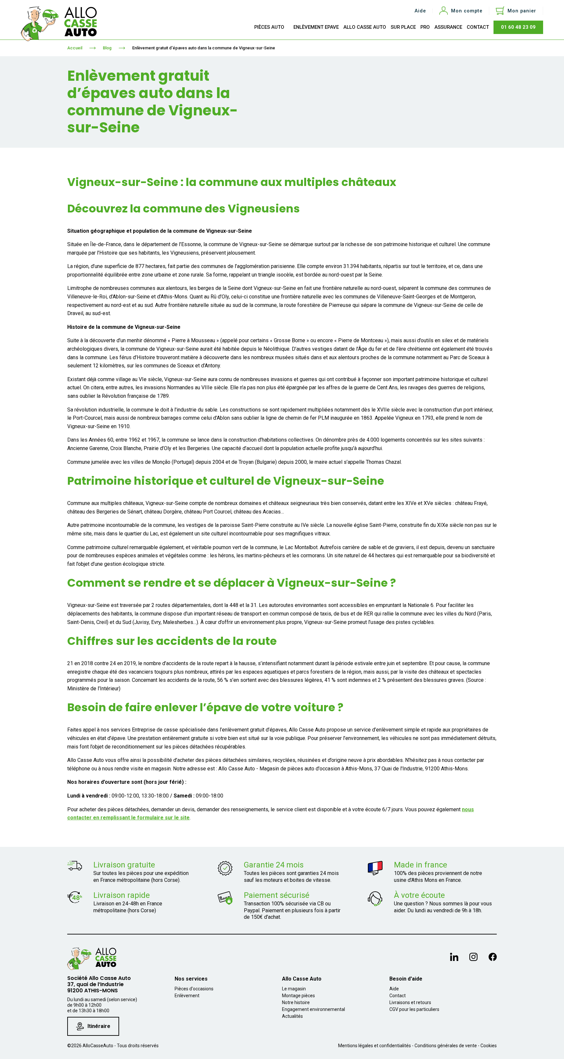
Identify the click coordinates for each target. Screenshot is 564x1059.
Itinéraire (98, 1026)
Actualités (292, 1016)
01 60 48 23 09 (518, 27)
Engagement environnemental (313, 1009)
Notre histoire (296, 1002)
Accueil (74, 47)
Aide (420, 10)
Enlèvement (187, 995)
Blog (107, 47)
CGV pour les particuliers (414, 1009)
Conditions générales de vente (446, 1045)
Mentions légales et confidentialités (374, 1045)
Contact (397, 995)
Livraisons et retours (410, 1002)
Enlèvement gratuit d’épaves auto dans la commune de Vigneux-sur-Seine (203, 47)
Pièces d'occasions (194, 988)
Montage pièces (298, 995)
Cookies (488, 1045)
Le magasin (294, 988)
